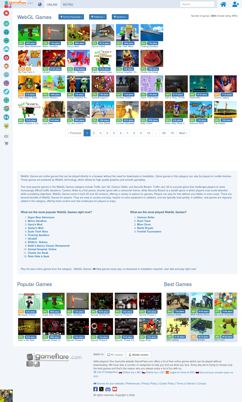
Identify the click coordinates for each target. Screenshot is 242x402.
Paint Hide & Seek (27, 97)
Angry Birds (145, 340)
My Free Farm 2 (26, 72)
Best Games (178, 283)
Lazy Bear (48, 123)
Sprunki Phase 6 (99, 340)
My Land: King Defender (227, 314)
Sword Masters (50, 97)
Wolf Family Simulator (202, 314)
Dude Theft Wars (124, 46)
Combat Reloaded (125, 123)
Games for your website (110, 383)
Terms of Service (185, 383)
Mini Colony (173, 339)
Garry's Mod (73, 46)
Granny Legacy (221, 97)
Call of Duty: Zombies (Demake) (181, 97)
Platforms (98, 16)
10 (148, 133)
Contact (202, 383)
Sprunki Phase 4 (74, 340)
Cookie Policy (166, 383)
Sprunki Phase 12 (51, 340)
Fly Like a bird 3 (75, 123)
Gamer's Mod (98, 46)
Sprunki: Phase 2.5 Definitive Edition (133, 340)
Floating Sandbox (149, 46)
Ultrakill (46, 72)
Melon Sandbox (50, 46)
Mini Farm (220, 339)
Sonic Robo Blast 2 (174, 123)
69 (164, 133)
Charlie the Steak (149, 72)
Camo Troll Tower (149, 97)
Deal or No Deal (26, 340)
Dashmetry (195, 97)
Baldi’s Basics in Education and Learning (38, 123)
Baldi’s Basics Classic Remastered (109, 72)
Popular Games (34, 283)
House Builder (198, 339)
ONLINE (53, 4)
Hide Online (146, 123)
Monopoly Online (26, 314)
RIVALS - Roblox (75, 72)
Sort (71, 16)
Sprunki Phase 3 (147, 314)
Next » (183, 133)
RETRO (69, 4)
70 (172, 133)
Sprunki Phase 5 (123, 314)
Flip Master (219, 123)
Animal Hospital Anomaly (79, 97)
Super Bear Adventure (29, 46)
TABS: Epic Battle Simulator (106, 123)
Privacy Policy (149, 383)
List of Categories (106, 372)
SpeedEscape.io (100, 97)
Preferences (133, 383)
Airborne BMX (197, 123)
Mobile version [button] (140, 354)
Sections (120, 16)
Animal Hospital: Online (128, 72)
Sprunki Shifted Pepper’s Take (106, 314)
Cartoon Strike (174, 314)
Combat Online (123, 97)
